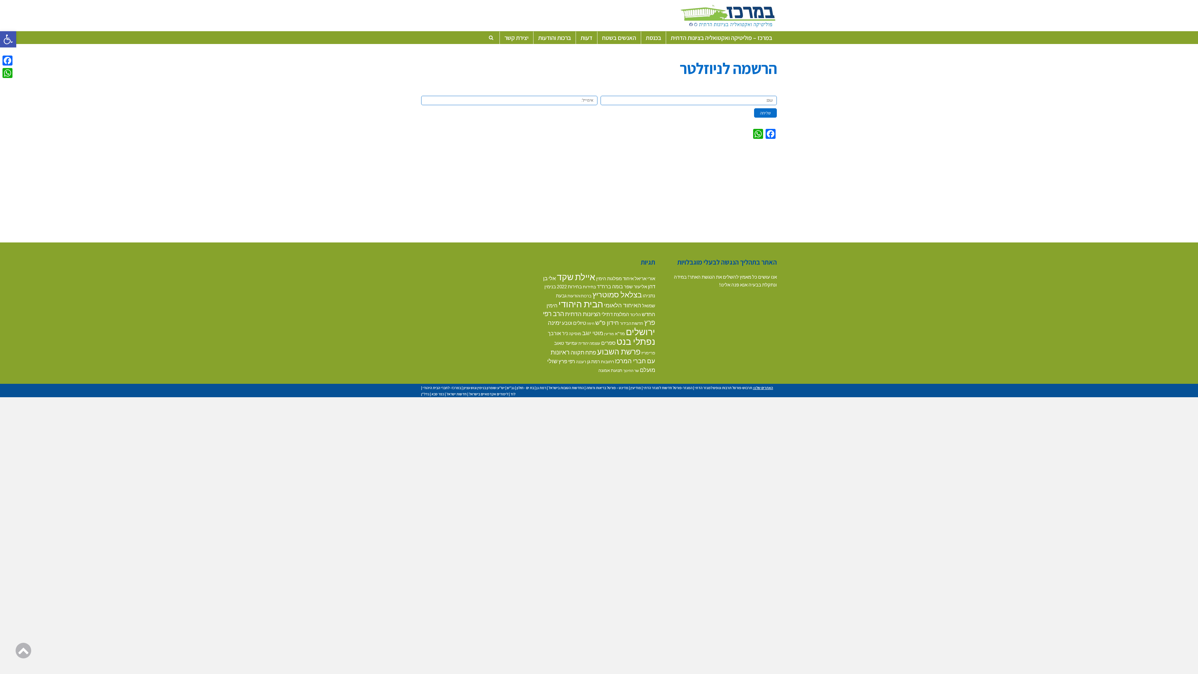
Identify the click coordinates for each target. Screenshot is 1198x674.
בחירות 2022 (569, 286)
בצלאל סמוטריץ (617, 294)
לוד (512, 394)
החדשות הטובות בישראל (566, 387)
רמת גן (593, 361)
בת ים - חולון (525, 387)
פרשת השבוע (618, 351)
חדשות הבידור (631, 323)
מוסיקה (575, 333)
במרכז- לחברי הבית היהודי (442, 387)
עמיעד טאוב (565, 343)
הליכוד (635, 314)
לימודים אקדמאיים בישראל (488, 394)
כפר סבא (437, 394)
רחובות (607, 361)
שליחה (765, 113)
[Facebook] (7, 60)
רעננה (581, 361)
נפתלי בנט (635, 341)
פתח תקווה (583, 352)
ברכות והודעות (579, 295)
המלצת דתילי (615, 314)
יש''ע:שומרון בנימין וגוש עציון (484, 387)
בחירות (589, 286)
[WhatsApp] (7, 73)
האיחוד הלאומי (622, 305)
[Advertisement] (599, 189)
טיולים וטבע (574, 323)
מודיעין (609, 334)
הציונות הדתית (583, 313)
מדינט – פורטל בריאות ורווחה (607, 387)
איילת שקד (576, 276)
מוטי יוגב (592, 333)
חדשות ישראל (456, 394)
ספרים (608, 342)
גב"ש (510, 387)
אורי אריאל (645, 278)
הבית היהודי (580, 303)
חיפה (590, 323)
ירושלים (640, 331)
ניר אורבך (558, 333)
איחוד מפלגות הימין (615, 278)
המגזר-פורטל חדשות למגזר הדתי (668, 387)
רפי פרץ (566, 361)
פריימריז (648, 352)
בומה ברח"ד (610, 286)
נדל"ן (425, 394)
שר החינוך (631, 370)
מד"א (620, 333)
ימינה (554, 322)
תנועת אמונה (610, 370)
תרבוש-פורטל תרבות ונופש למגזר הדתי (723, 387)
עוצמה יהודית (589, 343)
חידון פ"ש (607, 322)
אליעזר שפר (635, 286)
